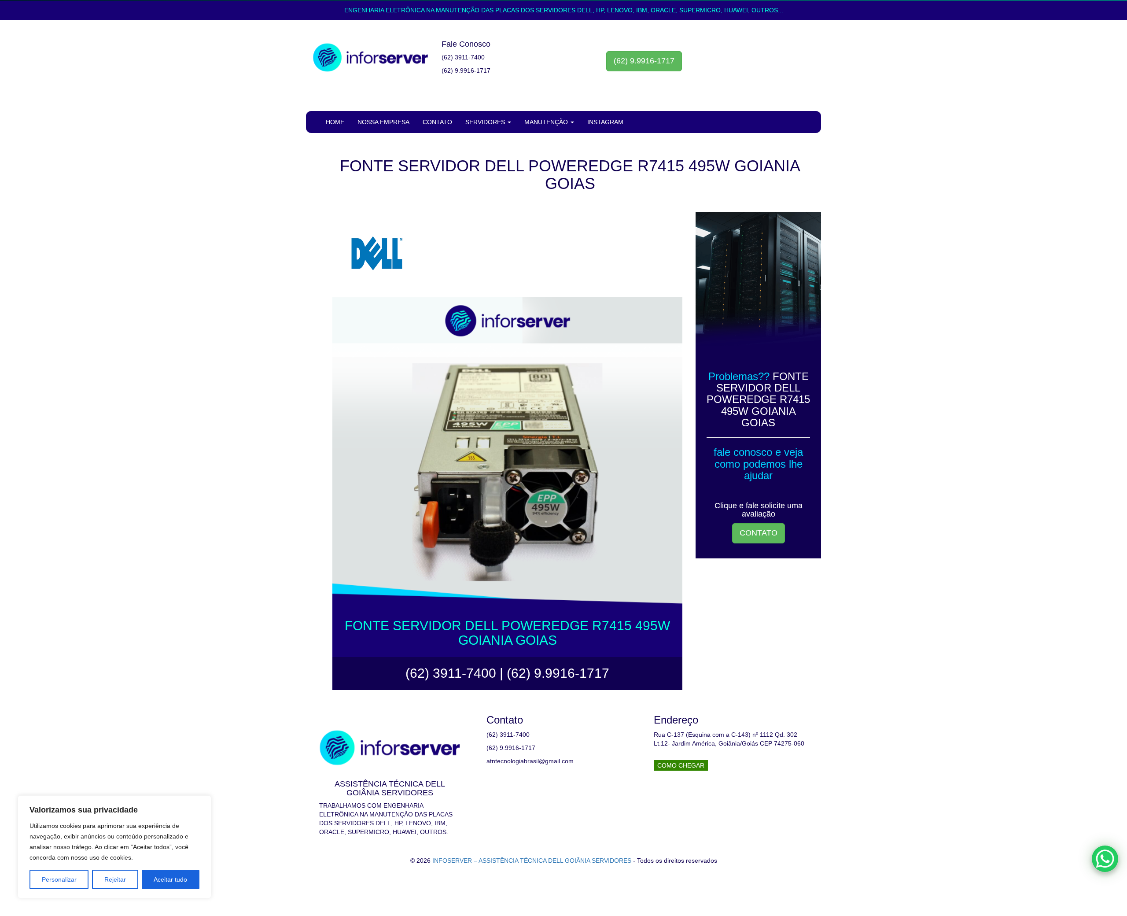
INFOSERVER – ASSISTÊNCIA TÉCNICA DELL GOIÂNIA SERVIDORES (531, 860)
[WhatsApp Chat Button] (1105, 859)
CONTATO (437, 122)
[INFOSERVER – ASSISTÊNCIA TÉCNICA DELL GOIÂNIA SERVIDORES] (370, 58)
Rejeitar (115, 879)
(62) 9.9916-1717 (644, 60)
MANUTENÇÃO (547, 122)
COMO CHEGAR (680, 765)
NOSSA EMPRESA (383, 122)
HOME (335, 122)
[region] (114, 846)
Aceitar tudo (170, 879)
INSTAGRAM (605, 122)
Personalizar (59, 879)
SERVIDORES (486, 122)
